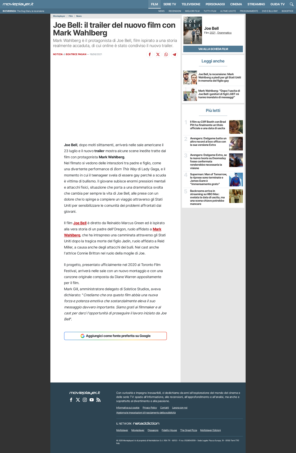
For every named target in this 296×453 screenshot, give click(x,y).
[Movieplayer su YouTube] (91, 400)
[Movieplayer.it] (18, 4)
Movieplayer (59, 16)
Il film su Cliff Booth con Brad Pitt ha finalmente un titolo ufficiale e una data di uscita (208, 125)
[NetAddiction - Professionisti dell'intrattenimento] (146, 424)
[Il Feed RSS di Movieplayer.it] (98, 400)
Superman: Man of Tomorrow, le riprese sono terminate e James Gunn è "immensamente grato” (208, 179)
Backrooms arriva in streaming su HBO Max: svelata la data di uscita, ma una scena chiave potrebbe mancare (207, 197)
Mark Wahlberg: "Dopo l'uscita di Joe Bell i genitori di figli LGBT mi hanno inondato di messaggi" (219, 94)
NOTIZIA (58, 54)
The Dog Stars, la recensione (30, 11)
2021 (212, 32)
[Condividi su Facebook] (149, 54)
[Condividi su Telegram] (174, 54)
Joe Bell (80, 223)
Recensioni (175, 11)
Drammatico (224, 32)
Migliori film (192, 11)
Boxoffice (287, 11)
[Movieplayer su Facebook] (71, 400)
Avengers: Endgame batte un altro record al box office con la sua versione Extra (208, 141)
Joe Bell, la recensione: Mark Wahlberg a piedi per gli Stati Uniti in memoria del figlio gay (219, 77)
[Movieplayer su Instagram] (84, 400)
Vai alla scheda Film (213, 49)
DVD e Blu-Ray (270, 11)
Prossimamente (249, 11)
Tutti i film (210, 11)
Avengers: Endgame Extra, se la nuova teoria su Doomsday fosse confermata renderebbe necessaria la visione (208, 161)
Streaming (256, 4)
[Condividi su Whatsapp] (166, 54)
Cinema (236, 4)
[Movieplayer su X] (78, 400)
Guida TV (277, 4)
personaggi (215, 4)
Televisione (191, 4)
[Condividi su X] (158, 54)
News (161, 11)
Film (154, 4)
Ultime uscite (228, 11)
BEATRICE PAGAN (76, 54)
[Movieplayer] (84, 392)
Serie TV (169, 4)
